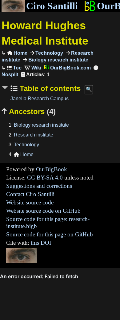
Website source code (30, 202)
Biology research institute (57, 59)
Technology (48, 53)
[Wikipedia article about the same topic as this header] (32, 67)
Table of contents (49, 88)
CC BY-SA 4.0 (45, 177)
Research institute (33, 134)
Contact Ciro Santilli (30, 194)
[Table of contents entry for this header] (14, 67)
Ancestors (29, 111)
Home (17, 53)
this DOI (41, 242)
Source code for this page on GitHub (49, 234)
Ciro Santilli (52, 5)
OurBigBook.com (70, 67)
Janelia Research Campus (39, 98)
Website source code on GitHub (43, 210)
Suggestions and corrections (39, 186)
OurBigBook (51, 169)
